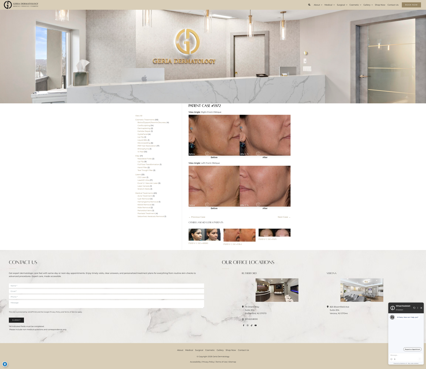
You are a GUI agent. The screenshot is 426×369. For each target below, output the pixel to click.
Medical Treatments (144, 193)
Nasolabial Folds (145, 159)
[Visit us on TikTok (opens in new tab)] (251, 325)
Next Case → (284, 217)
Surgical (199, 350)
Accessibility (195, 362)
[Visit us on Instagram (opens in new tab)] (247, 325)
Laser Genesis (144, 186)
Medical (189, 350)
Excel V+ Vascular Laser (148, 183)
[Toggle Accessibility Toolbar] (5, 364)
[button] (309, 5)
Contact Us (243, 350)
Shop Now (231, 350)
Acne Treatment (145, 196)
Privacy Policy (55, 312)
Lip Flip (141, 137)
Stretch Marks (144, 189)
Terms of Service (70, 312)
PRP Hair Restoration (147, 146)
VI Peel (141, 152)
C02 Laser (142, 177)
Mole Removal (144, 207)
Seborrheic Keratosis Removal (151, 216)
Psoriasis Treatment (146, 213)
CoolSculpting (144, 125)
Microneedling (144, 143)
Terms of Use (221, 362)
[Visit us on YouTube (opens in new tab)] (255, 325)
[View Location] (243, 306)
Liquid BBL (142, 140)
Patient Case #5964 (233, 244)
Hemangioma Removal (148, 202)
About (180, 350)
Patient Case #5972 (205, 106)
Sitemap (232, 362)
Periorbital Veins (145, 210)
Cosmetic (210, 350)
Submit (16, 320)
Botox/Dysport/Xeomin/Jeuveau (152, 122)
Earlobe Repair (144, 131)
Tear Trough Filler (145, 170)
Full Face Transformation (148, 164)
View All (138, 116)
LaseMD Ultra (143, 180)
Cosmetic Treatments (145, 120)
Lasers (138, 174)
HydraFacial (143, 134)
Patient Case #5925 (268, 239)
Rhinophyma (143, 149)
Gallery (220, 350)
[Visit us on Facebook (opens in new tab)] (243, 325)
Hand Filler (142, 167)
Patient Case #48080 (198, 243)
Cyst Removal (144, 199)
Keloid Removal (144, 205)
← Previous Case (197, 217)
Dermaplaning (144, 128)
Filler (137, 156)
